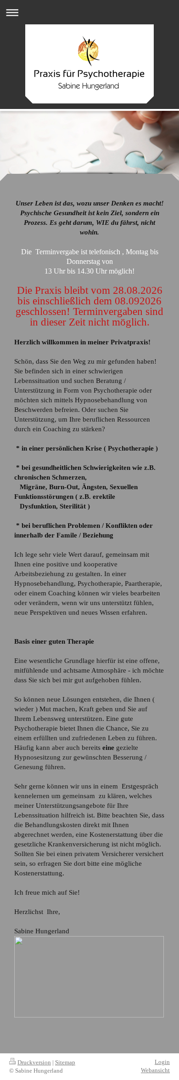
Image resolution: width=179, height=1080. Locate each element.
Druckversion (34, 1062)
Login (162, 1061)
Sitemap (65, 1062)
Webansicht (155, 1070)
